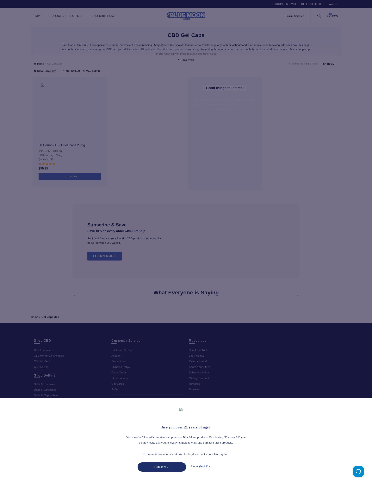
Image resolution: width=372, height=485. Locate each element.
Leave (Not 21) (200, 466)
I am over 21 (162, 466)
